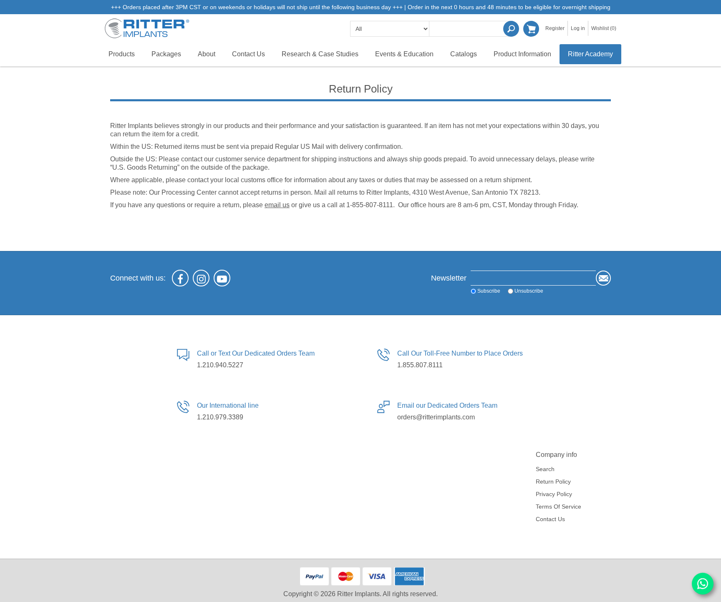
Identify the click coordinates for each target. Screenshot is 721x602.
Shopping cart (531, 29)
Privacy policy (554, 494)
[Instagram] (201, 278)
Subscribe (488, 291)
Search (511, 29)
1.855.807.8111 (420, 365)
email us (277, 204)
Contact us (550, 519)
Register (555, 28)
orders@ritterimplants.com (436, 417)
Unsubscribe (528, 291)
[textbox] (471, 29)
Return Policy (553, 481)
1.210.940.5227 (220, 365)
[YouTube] (222, 278)
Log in (578, 28)
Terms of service (558, 506)
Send (603, 278)
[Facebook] (180, 278)
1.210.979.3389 (220, 417)
